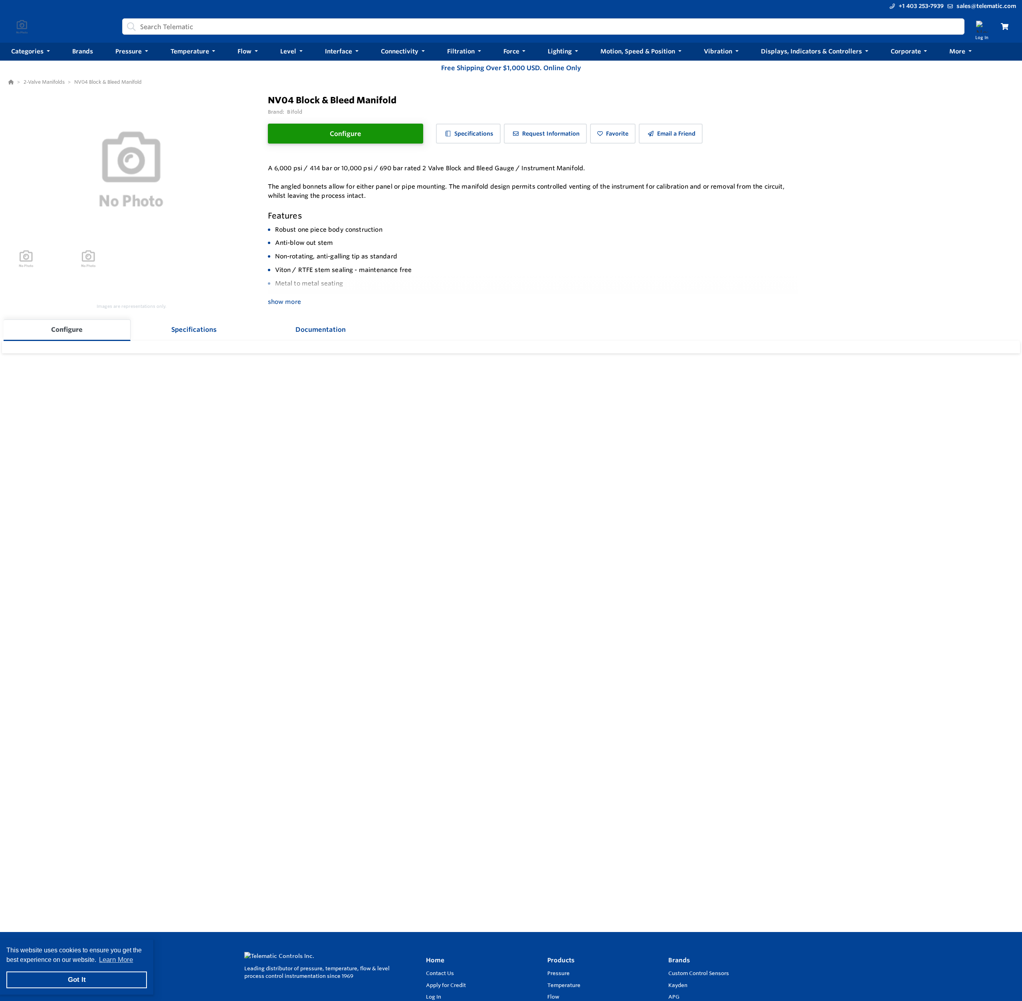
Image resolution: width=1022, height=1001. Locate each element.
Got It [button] (77, 979)
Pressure (558, 973)
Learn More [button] (116, 960)
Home (435, 960)
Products (560, 960)
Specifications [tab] (194, 329)
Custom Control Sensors (698, 973)
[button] (30, 51)
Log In (433, 996)
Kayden (677, 985)
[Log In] (982, 26)
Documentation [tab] (320, 329)
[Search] (130, 27)
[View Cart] (1005, 26)
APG (673, 996)
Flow (553, 996)
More (958, 51)
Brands (679, 960)
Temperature (563, 985)
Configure (345, 134)
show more (284, 301)
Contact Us (440, 973)
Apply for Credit (446, 985)
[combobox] (543, 26)
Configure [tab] (67, 329)
